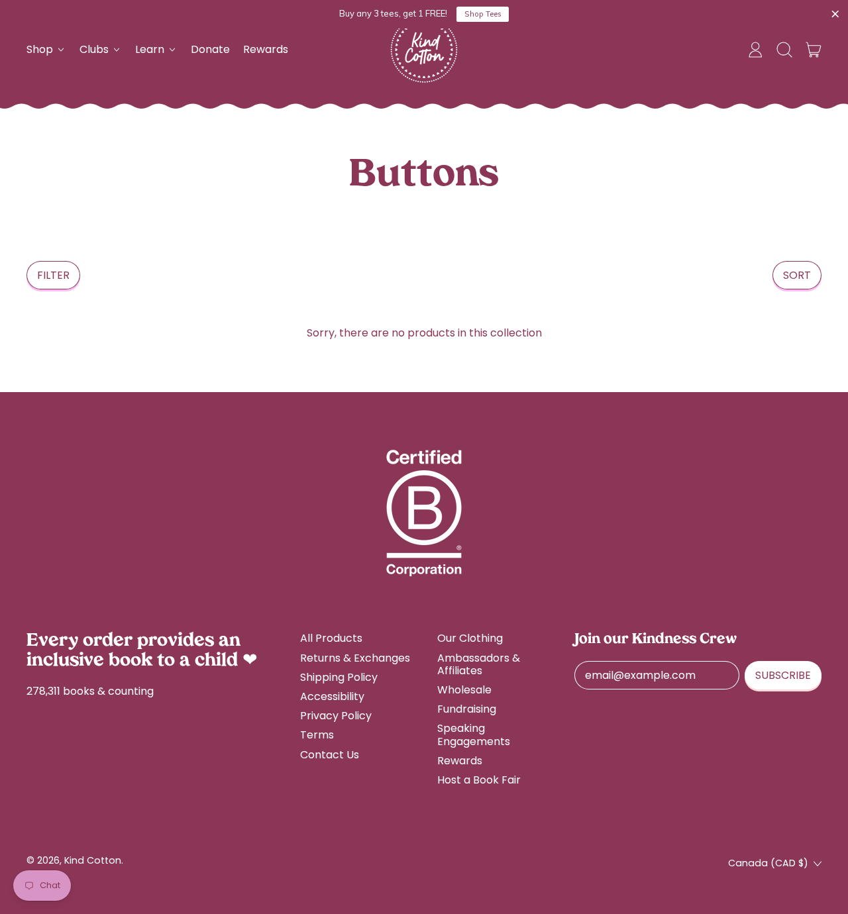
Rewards (265, 49)
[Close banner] (835, 14)
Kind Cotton (92, 860)
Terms (317, 734)
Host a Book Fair (479, 779)
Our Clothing (470, 638)
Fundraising (466, 709)
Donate (210, 49)
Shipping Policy (339, 677)
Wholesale (464, 689)
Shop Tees (483, 14)
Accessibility (332, 696)
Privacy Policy (336, 715)
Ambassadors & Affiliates (478, 664)
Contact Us (329, 754)
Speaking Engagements (473, 734)
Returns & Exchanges (355, 658)
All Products (331, 638)
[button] (784, 49)
